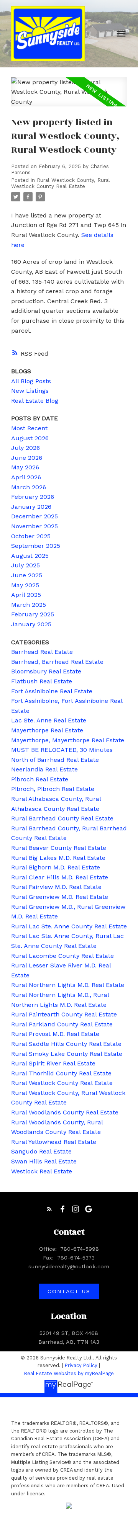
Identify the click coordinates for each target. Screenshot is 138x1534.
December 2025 (34, 516)
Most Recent (29, 428)
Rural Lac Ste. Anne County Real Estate (69, 926)
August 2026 (30, 438)
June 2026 (26, 457)
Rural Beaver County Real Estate (58, 847)
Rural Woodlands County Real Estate (64, 1112)
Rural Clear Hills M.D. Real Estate (59, 877)
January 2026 (31, 506)
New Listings (30, 390)
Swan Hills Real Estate (44, 1161)
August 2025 (30, 555)
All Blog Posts (31, 381)
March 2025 (28, 604)
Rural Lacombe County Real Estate (62, 955)
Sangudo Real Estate (41, 1151)
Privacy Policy (81, 1365)
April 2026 (26, 477)
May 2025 (25, 585)
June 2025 (26, 575)
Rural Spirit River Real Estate (53, 1063)
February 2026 (32, 496)
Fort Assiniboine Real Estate (51, 691)
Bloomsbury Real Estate (46, 671)
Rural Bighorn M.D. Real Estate (55, 867)
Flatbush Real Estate (41, 681)
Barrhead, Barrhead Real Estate (57, 661)
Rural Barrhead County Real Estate (62, 818)
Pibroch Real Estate (39, 779)
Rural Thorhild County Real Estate (61, 1073)
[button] (49, 1209)
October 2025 (31, 536)
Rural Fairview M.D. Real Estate (56, 886)
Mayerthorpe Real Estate (47, 730)
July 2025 (25, 565)
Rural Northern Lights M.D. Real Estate (67, 984)
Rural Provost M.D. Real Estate (55, 1033)
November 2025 (34, 526)
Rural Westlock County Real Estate (62, 1082)
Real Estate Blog (34, 400)
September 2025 (35, 545)
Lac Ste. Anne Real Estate (48, 720)
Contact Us (69, 1291)
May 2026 (25, 467)
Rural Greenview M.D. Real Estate (59, 896)
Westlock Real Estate (41, 1171)
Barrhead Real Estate (42, 651)
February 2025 (32, 614)
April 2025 (26, 594)
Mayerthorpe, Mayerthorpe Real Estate (67, 740)
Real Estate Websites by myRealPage (69, 1373)
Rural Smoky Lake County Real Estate (66, 1053)
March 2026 (28, 487)
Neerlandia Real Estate (44, 769)
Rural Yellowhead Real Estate (53, 1141)
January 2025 (31, 624)
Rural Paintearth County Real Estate (64, 1014)
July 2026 (25, 447)
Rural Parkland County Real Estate (62, 1024)
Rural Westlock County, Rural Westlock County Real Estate (60, 183)
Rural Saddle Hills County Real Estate (66, 1043)
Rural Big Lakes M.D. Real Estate (58, 857)
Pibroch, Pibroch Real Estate (52, 788)
